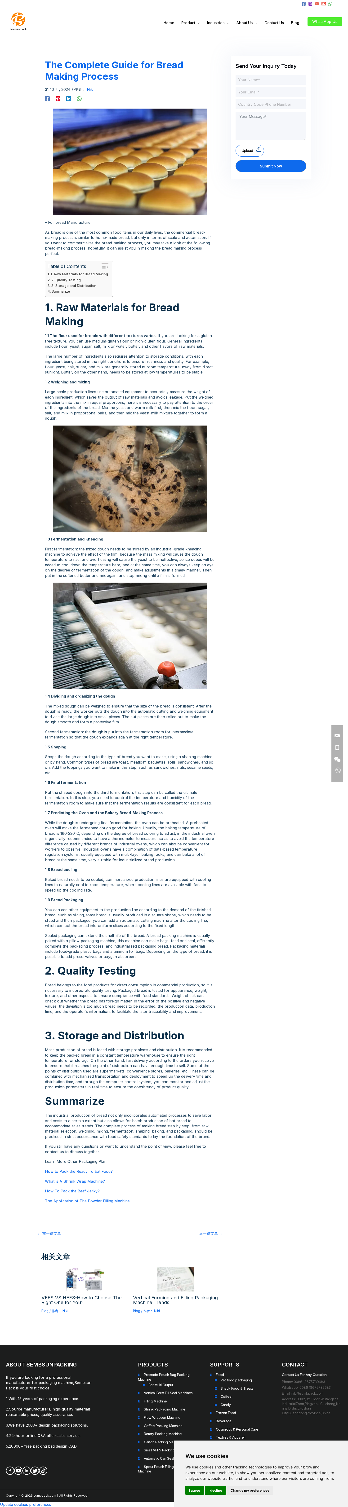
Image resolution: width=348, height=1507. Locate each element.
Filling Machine (155, 1401)
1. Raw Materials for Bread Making (79, 274)
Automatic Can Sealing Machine (168, 1458)
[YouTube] (317, 3)
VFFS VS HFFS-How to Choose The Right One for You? (81, 1300)
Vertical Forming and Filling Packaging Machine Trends (175, 1300)
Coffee (226, 1396)
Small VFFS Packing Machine (166, 1450)
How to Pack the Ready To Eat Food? (79, 1171)
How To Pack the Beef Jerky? (72, 1191)
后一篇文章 (211, 1233)
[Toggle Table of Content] (102, 267)
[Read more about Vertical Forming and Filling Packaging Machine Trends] (176, 1279)
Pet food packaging (236, 1380)
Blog (45, 1311)
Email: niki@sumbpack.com (302, 1393)
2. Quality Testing (66, 280)
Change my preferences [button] (250, 1490)
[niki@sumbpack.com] (323, 3)
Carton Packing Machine (163, 1442)
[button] (197, 23)
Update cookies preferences (25, 1504)
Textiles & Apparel (230, 1437)
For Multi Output (161, 1385)
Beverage (224, 1421)
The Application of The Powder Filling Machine (87, 1201)
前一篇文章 (49, 1233)
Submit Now (271, 166)
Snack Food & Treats (237, 1388)
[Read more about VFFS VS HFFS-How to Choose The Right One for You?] (84, 1279)
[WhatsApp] (330, 3)
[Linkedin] (68, 98)
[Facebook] (303, 3)
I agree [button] (194, 1490)
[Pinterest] (58, 98)
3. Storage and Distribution (73, 286)
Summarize (61, 291)
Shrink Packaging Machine (164, 1409)
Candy (226, 1405)
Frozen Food (226, 1413)
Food (220, 1375)
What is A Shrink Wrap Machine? (75, 1181)
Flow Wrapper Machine (162, 1417)
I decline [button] (215, 1490)
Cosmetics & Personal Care (237, 1429)
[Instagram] (310, 3)
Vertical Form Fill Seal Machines (168, 1393)
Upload (247, 151)
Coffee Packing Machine (163, 1426)
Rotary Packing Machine (163, 1434)
